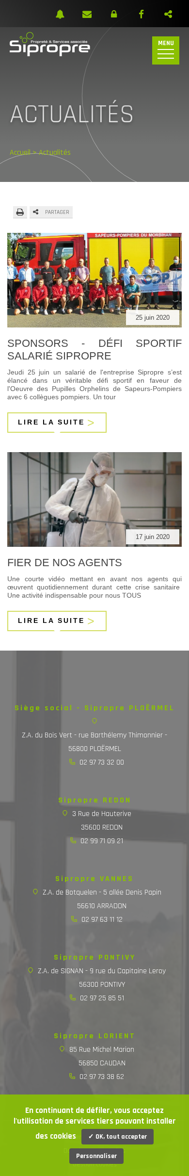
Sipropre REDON (94, 800)
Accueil (20, 152)
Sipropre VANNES (94, 879)
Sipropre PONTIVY (95, 957)
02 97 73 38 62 (101, 1077)
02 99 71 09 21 (101, 841)
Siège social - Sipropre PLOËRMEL (95, 708)
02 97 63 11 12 (102, 920)
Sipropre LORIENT (95, 1036)
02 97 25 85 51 (102, 998)
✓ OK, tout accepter (117, 1136)
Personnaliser (96, 1156)
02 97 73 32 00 (101, 762)
